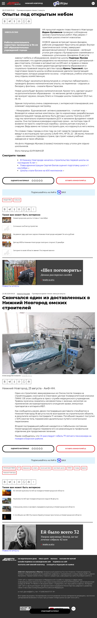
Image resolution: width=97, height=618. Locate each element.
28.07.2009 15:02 (8, 10)
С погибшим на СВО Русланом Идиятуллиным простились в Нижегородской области (47, 515)
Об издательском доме (27, 559)
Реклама (54, 559)
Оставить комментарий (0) (75, 180)
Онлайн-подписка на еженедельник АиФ (34, 562)
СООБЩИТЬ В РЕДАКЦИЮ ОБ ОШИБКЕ (60, 565)
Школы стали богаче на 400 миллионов (41, 170)
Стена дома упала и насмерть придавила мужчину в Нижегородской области (44, 507)
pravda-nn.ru (27, 376)
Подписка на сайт (60, 562)
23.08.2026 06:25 (8, 294)
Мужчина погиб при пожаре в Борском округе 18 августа (35, 499)
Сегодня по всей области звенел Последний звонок (33, 250)
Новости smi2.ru (10, 286)
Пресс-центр (43, 559)
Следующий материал (50, 611)
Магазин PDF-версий (67, 559)
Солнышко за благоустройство (25, 226)
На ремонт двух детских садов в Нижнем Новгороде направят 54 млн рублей (43, 234)
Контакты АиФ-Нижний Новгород (31, 565)
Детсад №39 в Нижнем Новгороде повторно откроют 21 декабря (38, 242)
